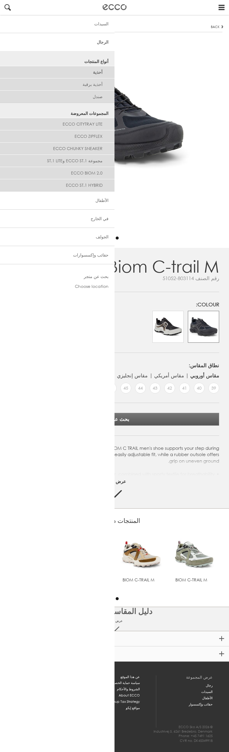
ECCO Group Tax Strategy (119, 701)
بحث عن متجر (114, 419)
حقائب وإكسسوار (201, 704)
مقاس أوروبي (204, 375)
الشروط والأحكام (128, 689)
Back (215, 26)
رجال (209, 685)
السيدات (207, 691)
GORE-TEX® (115, 638)
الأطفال (207, 698)
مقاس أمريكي (169, 375)
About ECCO (129, 695)
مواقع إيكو (133, 707)
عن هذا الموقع (130, 676)
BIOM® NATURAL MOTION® (115, 653)
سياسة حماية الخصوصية (124, 682)
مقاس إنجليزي (132, 375)
